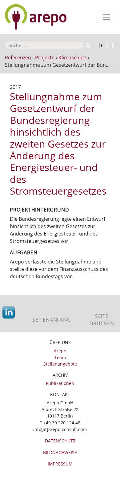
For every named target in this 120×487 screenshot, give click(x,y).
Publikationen (60, 383)
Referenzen (18, 57)
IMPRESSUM (60, 464)
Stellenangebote (60, 364)
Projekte (44, 57)
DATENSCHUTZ (60, 441)
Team (60, 357)
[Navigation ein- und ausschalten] (106, 17)
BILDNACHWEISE (60, 452)
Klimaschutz (72, 57)
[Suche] (88, 45)
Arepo (60, 351)
